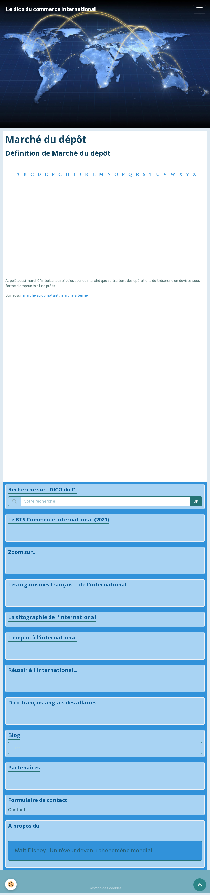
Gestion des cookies (105, 888)
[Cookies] (11, 884)
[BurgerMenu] (199, 9)
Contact (17, 809)
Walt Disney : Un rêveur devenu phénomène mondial (83, 850)
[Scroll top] (199, 884)
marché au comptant (41, 295)
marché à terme (75, 295)
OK (195, 501)
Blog (17, 748)
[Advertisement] (105, 237)
